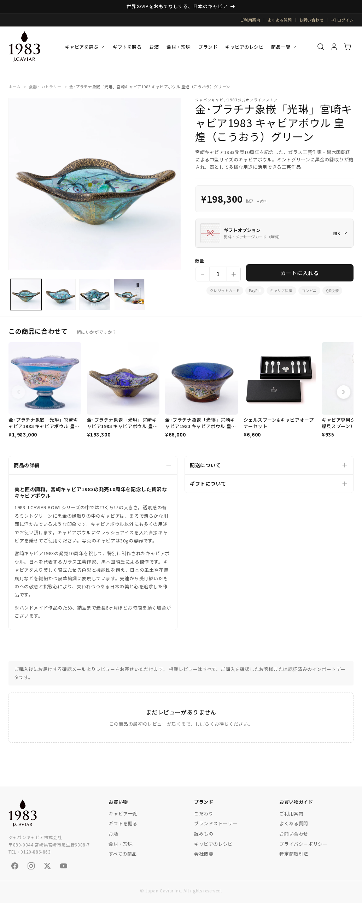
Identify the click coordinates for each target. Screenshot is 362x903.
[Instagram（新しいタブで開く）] (31, 866)
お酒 (154, 46)
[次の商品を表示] (344, 392)
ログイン (345, 20)
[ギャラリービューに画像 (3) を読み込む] (94, 294)
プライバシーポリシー (303, 843)
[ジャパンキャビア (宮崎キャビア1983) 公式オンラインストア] (24, 47)
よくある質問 (280, 20)
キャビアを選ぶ (82, 46)
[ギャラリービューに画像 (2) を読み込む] (60, 294)
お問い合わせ (311, 20)
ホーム (14, 86)
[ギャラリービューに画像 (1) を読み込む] (25, 294)
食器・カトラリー (45, 86)
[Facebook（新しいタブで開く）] (14, 866)
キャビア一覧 (123, 813)
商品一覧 (280, 46)
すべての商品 (123, 853)
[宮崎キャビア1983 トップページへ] (22, 813)
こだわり (203, 813)
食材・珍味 (179, 46)
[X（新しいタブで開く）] (47, 866)
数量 (199, 260)
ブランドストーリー (215, 823)
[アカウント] (334, 47)
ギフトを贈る (127, 46)
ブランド (207, 46)
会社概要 (203, 853)
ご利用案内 (250, 20)
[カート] (347, 47)
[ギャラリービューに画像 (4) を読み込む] (129, 294)
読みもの (203, 833)
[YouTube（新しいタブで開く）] (63, 866)
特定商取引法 (293, 853)
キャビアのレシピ (244, 46)
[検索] (321, 47)
